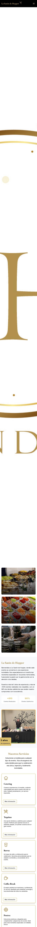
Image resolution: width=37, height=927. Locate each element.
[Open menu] (34, 3)
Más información (10, 801)
